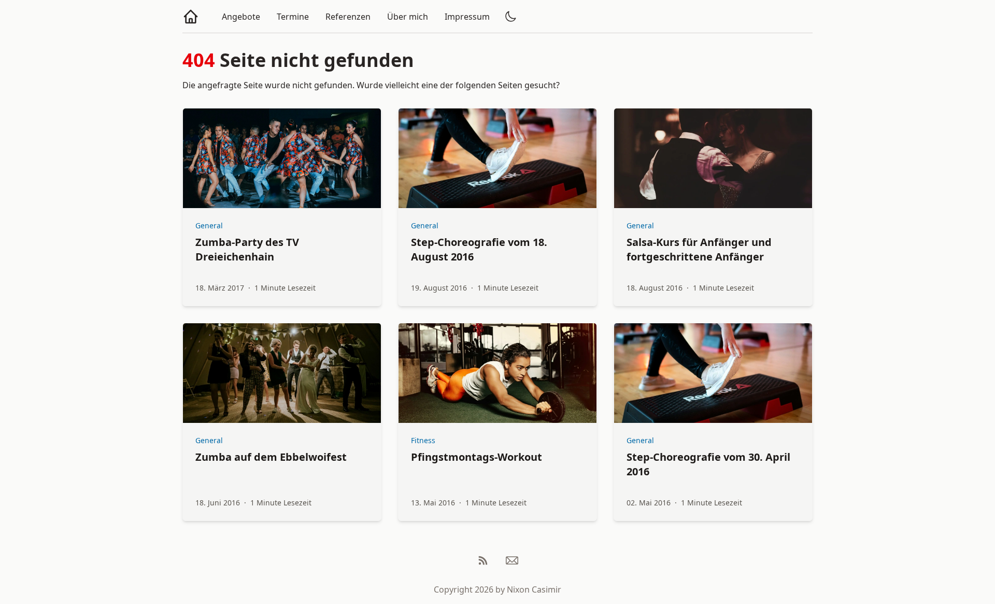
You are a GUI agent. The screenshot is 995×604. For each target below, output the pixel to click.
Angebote (241, 16)
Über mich (407, 16)
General (209, 225)
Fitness (423, 440)
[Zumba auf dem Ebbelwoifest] (282, 373)
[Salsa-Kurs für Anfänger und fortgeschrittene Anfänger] (713, 158)
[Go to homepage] (190, 16)
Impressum (467, 16)
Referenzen (348, 16)
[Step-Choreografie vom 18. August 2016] (497, 158)
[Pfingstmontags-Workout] (497, 373)
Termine (293, 16)
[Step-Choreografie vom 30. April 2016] (713, 373)
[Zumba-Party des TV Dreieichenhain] (282, 158)
